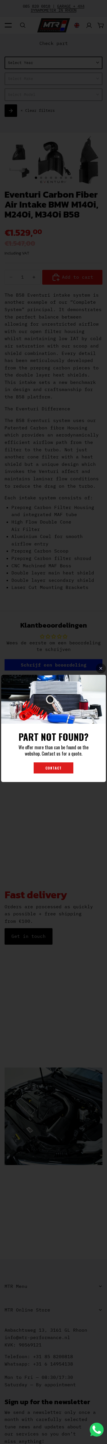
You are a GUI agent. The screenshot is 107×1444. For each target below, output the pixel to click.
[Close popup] (101, 668)
